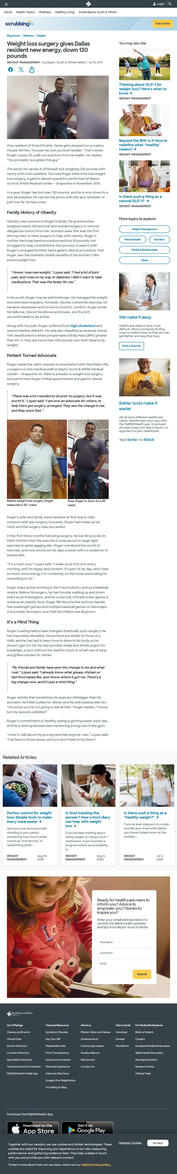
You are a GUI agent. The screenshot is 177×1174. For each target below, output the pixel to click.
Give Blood (122, 1045)
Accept (158, 1143)
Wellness (28, 35)
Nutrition (159, 239)
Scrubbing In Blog (56, 1087)
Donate (120, 1038)
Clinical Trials (143, 1073)
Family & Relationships (145, 249)
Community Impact (92, 1045)
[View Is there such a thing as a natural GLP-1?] (144, 176)
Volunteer (122, 1032)
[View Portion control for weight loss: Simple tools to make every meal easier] (30, 785)
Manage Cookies (130, 1143)
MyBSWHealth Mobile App (22, 1073)
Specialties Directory (19, 1059)
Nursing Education (146, 1059)
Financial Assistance (58, 1066)
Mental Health (132, 239)
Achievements (89, 1038)
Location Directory (18, 1052)
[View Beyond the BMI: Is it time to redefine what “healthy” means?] (144, 120)
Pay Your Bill (53, 1038)
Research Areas (144, 1066)
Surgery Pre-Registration (61, 1080)
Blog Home (13, 35)
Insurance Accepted (58, 1059)
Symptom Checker (57, 1032)
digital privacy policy (96, 1165)
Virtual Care (14, 1038)
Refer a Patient (144, 1032)
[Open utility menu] (6, 4)
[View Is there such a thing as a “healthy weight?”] (147, 785)
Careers (140, 1038)
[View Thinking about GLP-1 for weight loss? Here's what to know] (144, 64)
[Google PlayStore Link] (87, 1129)
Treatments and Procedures (24, 1066)
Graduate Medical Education (152, 1045)
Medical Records (55, 1045)
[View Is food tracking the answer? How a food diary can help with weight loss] (88, 785)
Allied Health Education (149, 1052)
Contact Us (87, 1066)
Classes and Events (18, 1032)
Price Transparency (57, 1052)
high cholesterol (83, 326)
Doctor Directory (17, 1045)
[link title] (88, 4)
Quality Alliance (90, 1052)
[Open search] (170, 4)
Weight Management (144, 229)
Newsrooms (88, 1059)
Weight (41, 35)
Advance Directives (57, 1073)
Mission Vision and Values (96, 1032)
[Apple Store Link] (33, 1129)
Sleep (144, 260)
